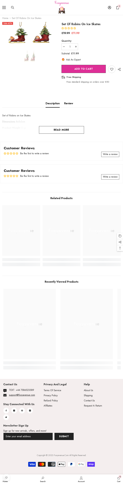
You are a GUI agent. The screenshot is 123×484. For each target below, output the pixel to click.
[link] (21, 259)
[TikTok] (30, 410)
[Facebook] (6, 410)
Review (68, 103)
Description (53, 103)
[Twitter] (6, 417)
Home (5, 18)
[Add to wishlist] (112, 69)
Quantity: (67, 41)
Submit (64, 436)
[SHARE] (118, 69)
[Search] (12, 7)
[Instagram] (14, 410)
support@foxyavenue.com (22, 395)
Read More (61, 130)
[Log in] (109, 7)
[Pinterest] (22, 410)
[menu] (4, 7)
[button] (69, 28)
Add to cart (83, 69)
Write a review (110, 154)
